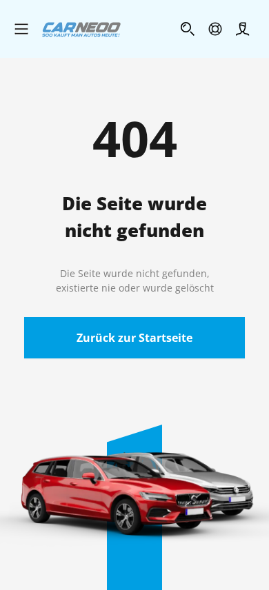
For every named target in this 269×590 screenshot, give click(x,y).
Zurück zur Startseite (134, 337)
